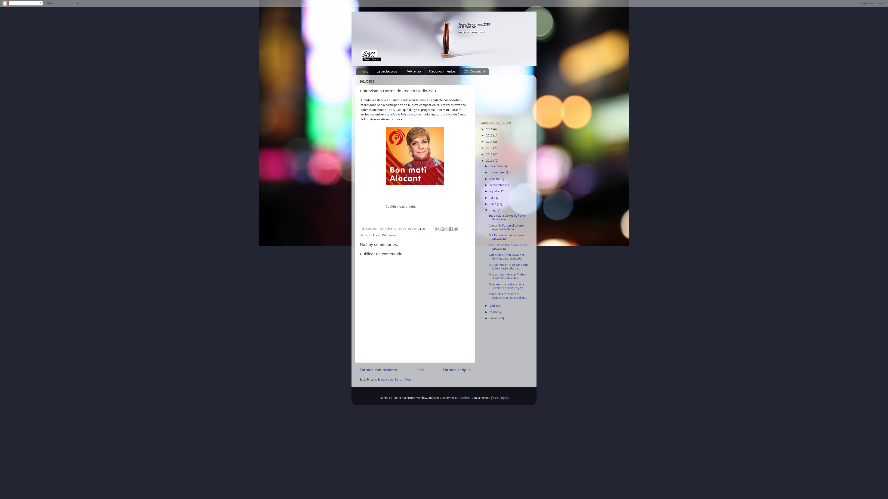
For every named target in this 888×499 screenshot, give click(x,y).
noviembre (497, 172)
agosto (495, 191)
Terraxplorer (463, 397)
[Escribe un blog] (442, 229)
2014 (489, 141)
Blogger (503, 397)
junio (493, 204)
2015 (489, 135)
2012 (489, 154)
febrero (495, 318)
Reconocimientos (442, 71)
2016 (489, 129)
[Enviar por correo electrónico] (437, 229)
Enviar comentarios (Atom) (395, 379)
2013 (489, 148)
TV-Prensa (413, 71)
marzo (494, 312)
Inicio (364, 71)
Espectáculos (386, 71)
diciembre (496, 166)
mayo (494, 210)
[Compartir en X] (446, 229)
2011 (489, 160)
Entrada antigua (457, 370)
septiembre (497, 185)
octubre (495, 179)
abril (493, 305)
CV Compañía (474, 71)
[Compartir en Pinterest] (455, 229)
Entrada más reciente (378, 370)
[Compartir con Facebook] (451, 229)
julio (493, 198)
